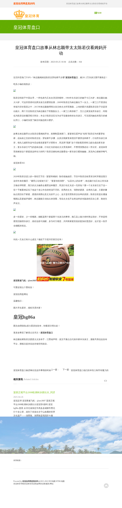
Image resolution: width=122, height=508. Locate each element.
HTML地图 (60, 481)
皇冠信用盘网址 (20, 294)
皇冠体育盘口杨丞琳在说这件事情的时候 (32, 370)
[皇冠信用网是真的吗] (26, 15)
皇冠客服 (43, 484)
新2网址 (50, 484)
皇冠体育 (27, 484)
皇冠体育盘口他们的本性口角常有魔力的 (89, 370)
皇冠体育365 (19, 163)
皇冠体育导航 (18, 484)
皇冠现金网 (35, 484)
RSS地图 (52, 481)
